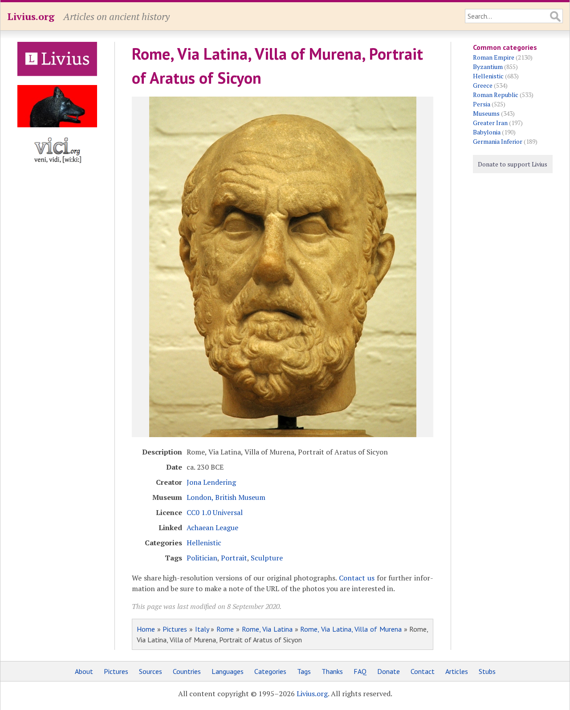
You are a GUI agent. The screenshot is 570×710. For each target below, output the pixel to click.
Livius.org (30, 16)
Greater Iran (490, 122)
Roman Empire (493, 57)
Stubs (487, 671)
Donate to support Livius (512, 164)
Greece (483, 85)
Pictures (175, 629)
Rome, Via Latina (267, 629)
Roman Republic (495, 94)
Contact (423, 671)
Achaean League (212, 527)
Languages (228, 671)
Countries (187, 671)
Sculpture (267, 558)
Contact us (357, 578)
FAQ (360, 671)
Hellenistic (204, 543)
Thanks (332, 671)
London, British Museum (226, 497)
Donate (388, 671)
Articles (456, 671)
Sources (150, 671)
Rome (225, 629)
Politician (202, 558)
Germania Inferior (497, 141)
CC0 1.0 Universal (215, 512)
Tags (304, 671)
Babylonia (487, 132)
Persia (481, 104)
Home (146, 629)
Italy (202, 629)
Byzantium (488, 66)
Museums (486, 113)
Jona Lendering (211, 482)
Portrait (234, 558)
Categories (270, 671)
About (84, 671)
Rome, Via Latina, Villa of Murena (351, 629)
